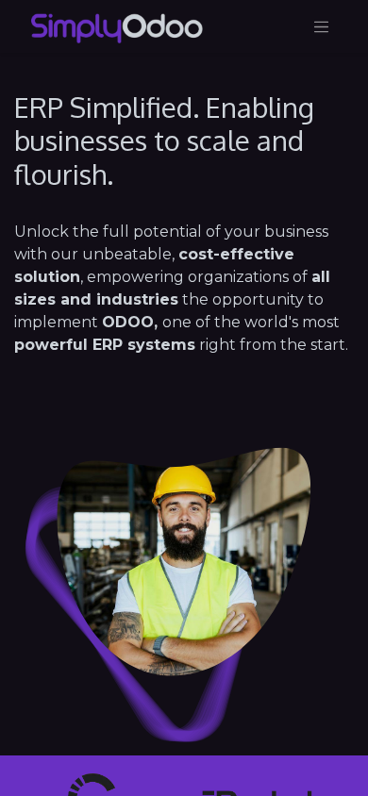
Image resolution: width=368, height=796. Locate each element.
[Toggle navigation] (322, 26)
